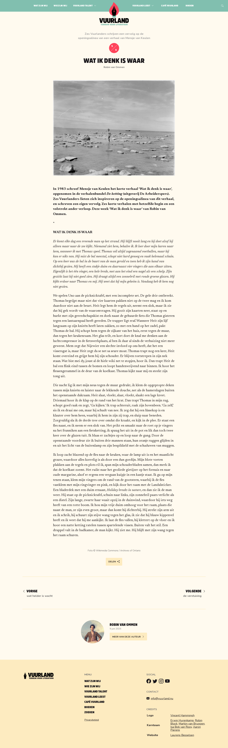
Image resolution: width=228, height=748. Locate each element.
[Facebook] (149, 682)
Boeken (89, 707)
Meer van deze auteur (126, 636)
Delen (112, 561)
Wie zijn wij (92, 686)
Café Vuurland (94, 702)
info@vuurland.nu (162, 698)
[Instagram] (162, 682)
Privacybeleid (91, 719)
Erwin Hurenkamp (182, 720)
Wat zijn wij (92, 681)
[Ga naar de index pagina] (114, 24)
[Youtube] (168, 682)
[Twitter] (156, 682)
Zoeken (89, 712)
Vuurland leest (94, 696)
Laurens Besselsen (182, 735)
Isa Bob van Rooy (181, 727)
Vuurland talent (95, 691)
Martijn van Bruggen (192, 723)
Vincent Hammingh (182, 715)
